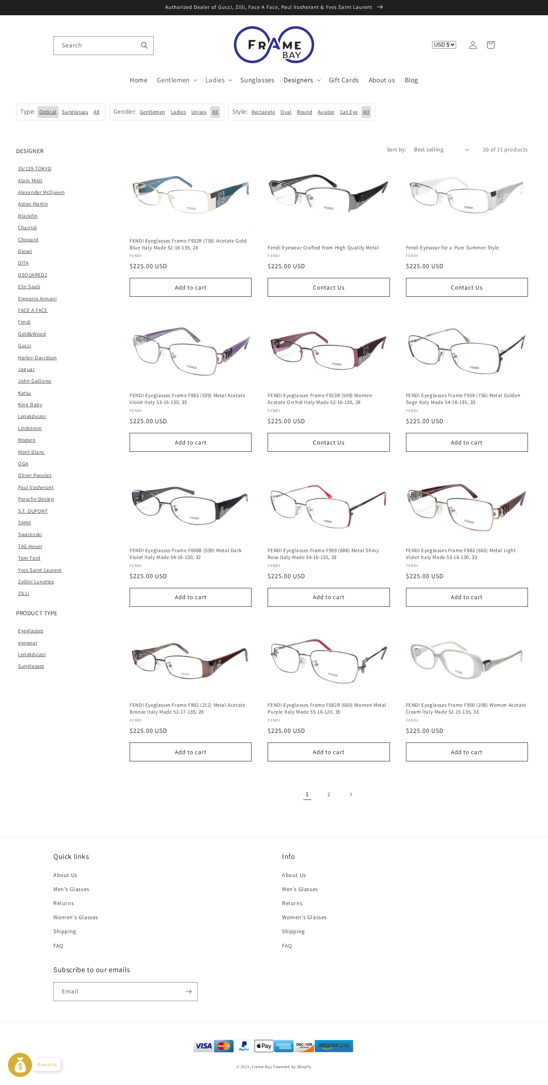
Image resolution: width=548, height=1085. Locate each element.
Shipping (64, 931)
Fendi (24, 321)
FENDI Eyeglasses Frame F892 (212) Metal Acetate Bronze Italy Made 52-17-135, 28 (187, 708)
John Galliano (34, 380)
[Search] (144, 45)
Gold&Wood (32, 333)
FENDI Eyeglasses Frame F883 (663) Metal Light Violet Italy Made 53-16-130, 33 (461, 554)
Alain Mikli (30, 180)
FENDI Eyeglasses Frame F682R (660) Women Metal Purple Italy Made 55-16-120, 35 (327, 708)
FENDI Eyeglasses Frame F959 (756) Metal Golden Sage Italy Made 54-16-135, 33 (463, 399)
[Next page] (350, 794)
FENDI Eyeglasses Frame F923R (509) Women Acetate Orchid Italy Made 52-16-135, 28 (320, 399)
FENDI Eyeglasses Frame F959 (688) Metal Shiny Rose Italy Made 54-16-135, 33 (323, 554)
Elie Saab (29, 286)
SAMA (24, 522)
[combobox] (103, 46)
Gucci (24, 345)
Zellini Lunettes (36, 581)
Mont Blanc (31, 452)
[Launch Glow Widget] (20, 1065)
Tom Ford (29, 558)
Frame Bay (262, 1066)
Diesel (25, 251)
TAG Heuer (30, 546)
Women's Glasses (75, 917)
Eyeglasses (30, 630)
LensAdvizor (32, 416)
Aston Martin (33, 203)
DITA (23, 262)
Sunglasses (31, 666)
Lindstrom (30, 428)
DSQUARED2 (32, 274)
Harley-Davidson (37, 357)
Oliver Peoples (34, 475)
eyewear (27, 642)
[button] (62, 45)
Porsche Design (36, 499)
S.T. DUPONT (33, 511)
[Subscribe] (188, 991)
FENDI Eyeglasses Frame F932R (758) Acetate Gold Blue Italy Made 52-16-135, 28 (188, 244)
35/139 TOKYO (34, 168)
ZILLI (23, 593)
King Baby (30, 404)
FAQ (58, 945)
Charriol (27, 227)
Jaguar (26, 369)
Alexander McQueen (41, 192)
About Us (65, 875)
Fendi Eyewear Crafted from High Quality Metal (323, 248)
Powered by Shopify (292, 1066)
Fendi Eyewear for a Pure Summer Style (452, 248)
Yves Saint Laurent (40, 570)
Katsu (24, 393)
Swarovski (30, 534)
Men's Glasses (71, 889)
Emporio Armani (37, 298)
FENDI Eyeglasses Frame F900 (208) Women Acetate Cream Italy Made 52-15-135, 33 (466, 708)
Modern (27, 439)
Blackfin (28, 215)
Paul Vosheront (35, 487)
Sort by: (396, 149)
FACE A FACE (33, 310)
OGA (23, 463)
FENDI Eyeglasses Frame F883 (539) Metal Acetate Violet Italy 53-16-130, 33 (187, 399)
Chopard (28, 239)
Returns (63, 903)
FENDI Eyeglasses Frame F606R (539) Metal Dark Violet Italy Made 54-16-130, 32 (186, 554)
